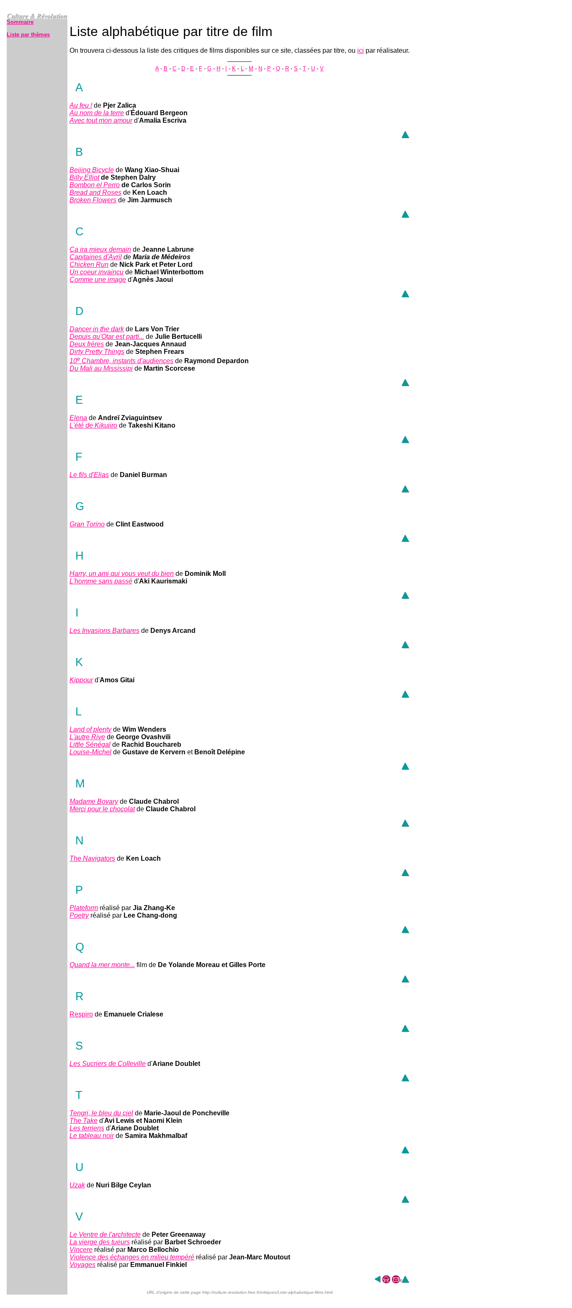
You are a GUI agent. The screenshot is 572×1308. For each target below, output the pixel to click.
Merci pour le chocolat (102, 809)
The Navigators (92, 858)
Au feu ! (81, 105)
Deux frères (87, 344)
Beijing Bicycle (92, 169)
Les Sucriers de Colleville (108, 1063)
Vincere (81, 1249)
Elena (78, 417)
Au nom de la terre (97, 112)
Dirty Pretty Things (97, 351)
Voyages (82, 1264)
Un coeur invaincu (97, 272)
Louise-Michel (90, 752)
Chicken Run (89, 264)
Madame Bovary (94, 801)
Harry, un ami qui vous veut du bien (122, 573)
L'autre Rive (87, 736)
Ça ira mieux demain (100, 249)
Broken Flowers (93, 200)
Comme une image (98, 279)
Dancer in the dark (97, 329)
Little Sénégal (90, 744)
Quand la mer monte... (102, 964)
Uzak (77, 1185)
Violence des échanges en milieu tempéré (132, 1257)
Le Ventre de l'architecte (105, 1234)
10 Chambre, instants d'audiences (121, 360)
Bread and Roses (95, 192)
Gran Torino (87, 524)
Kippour (81, 680)
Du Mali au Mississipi (101, 368)
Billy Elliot (84, 177)
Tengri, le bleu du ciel (101, 1113)
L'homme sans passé (101, 581)
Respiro (81, 1014)
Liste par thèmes (28, 34)
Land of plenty (90, 729)
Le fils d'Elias (89, 474)
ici (360, 50)
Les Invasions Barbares (104, 630)
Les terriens (87, 1128)
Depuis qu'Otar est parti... (107, 336)
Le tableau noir (92, 1135)
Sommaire (20, 22)
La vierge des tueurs (100, 1242)
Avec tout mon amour (101, 120)
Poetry (79, 915)
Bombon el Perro (95, 184)
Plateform (84, 907)
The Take (84, 1120)
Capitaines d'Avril (96, 257)
